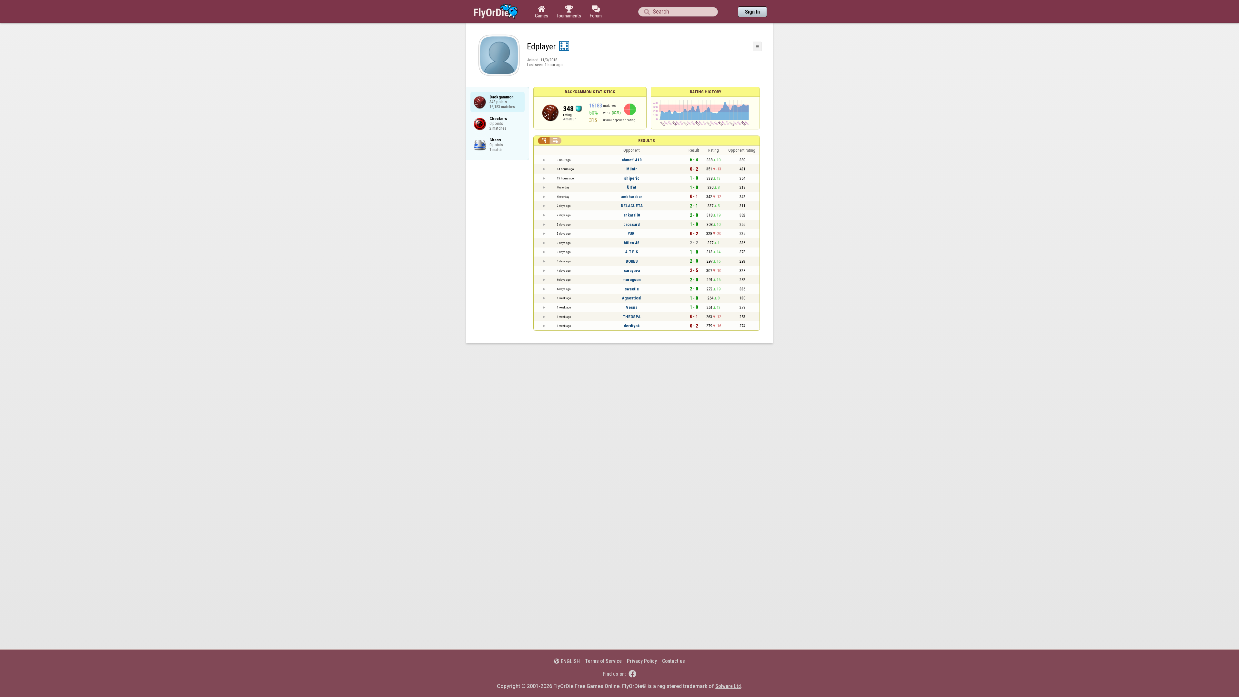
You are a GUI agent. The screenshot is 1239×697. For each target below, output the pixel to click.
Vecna (631, 307)
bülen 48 (632, 242)
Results (646, 140)
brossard (631, 224)
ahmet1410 (632, 159)
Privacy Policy (642, 661)
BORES (632, 261)
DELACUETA (632, 205)
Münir (631, 169)
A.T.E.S (631, 251)
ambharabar (631, 196)
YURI (632, 233)
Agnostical (631, 298)
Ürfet (631, 187)
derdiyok (632, 325)
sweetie (632, 289)
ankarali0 (631, 215)
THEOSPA (631, 316)
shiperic (632, 178)
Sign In (752, 12)
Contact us (673, 661)
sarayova (632, 270)
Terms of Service (603, 661)
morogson (631, 279)
